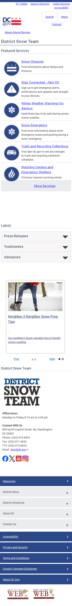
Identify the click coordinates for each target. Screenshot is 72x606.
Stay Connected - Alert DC (40, 82)
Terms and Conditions (16, 558)
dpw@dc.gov (18, 449)
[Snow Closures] (12, 72)
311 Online (21, 4)
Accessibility (61, 7)
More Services (44, 186)
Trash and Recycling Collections (44, 146)
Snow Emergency (34, 125)
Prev (16, 359)
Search (49, 17)
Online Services (61, 4)
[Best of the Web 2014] (18, 599)
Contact (56, 24)
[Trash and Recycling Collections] (12, 156)
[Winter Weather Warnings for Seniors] (12, 113)
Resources (9, 481)
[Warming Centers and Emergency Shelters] (12, 177)
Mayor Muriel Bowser (17, 32)
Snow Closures (32, 61)
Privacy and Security (15, 547)
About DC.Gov (11, 579)
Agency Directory (40, 4)
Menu (64, 17)
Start (60, 359)
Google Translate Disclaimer (20, 569)
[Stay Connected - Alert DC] (12, 92)
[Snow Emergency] (12, 135)
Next (52, 359)
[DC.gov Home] (11, 25)
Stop (63, 359)
